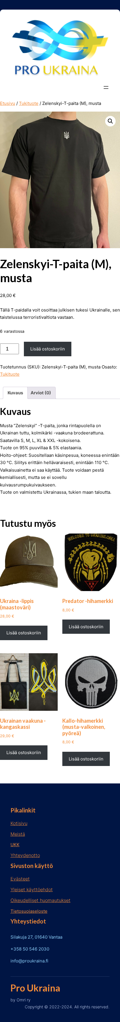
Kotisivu (18, 823)
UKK (15, 844)
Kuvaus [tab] (15, 392)
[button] (110, 121)
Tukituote (28, 103)
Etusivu (7, 103)
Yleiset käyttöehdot (31, 889)
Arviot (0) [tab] (41, 392)
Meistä (17, 834)
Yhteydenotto (25, 855)
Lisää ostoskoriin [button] (23, 633)
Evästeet (20, 879)
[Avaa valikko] (106, 87)
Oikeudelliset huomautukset (40, 900)
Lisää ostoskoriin (47, 349)
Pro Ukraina (35, 988)
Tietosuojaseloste (28, 911)
